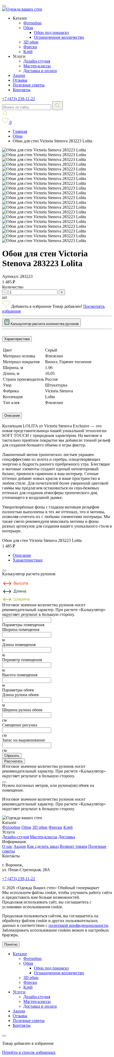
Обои (28, 27)
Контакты (21, 89)
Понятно (10, 944)
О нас (7, 846)
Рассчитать (13, 761)
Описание (12, 416)
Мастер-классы (37, 66)
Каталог (20, 953)
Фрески (30, 47)
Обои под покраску (51, 32)
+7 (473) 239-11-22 (18, 99)
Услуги (19, 992)
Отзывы (20, 80)
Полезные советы (29, 85)
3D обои (30, 42)
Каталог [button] (20, 18)
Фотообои (32, 23)
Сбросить (11, 756)
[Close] (4, 570)
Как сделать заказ (43, 846)
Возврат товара (73, 846)
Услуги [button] (19, 56)
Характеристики (17, 339)
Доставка (66, 837)
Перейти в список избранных (29, 1052)
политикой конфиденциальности (78, 925)
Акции (19, 75)
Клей (28, 51)
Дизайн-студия (36, 61)
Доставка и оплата (40, 70)
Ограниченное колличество (59, 37)
